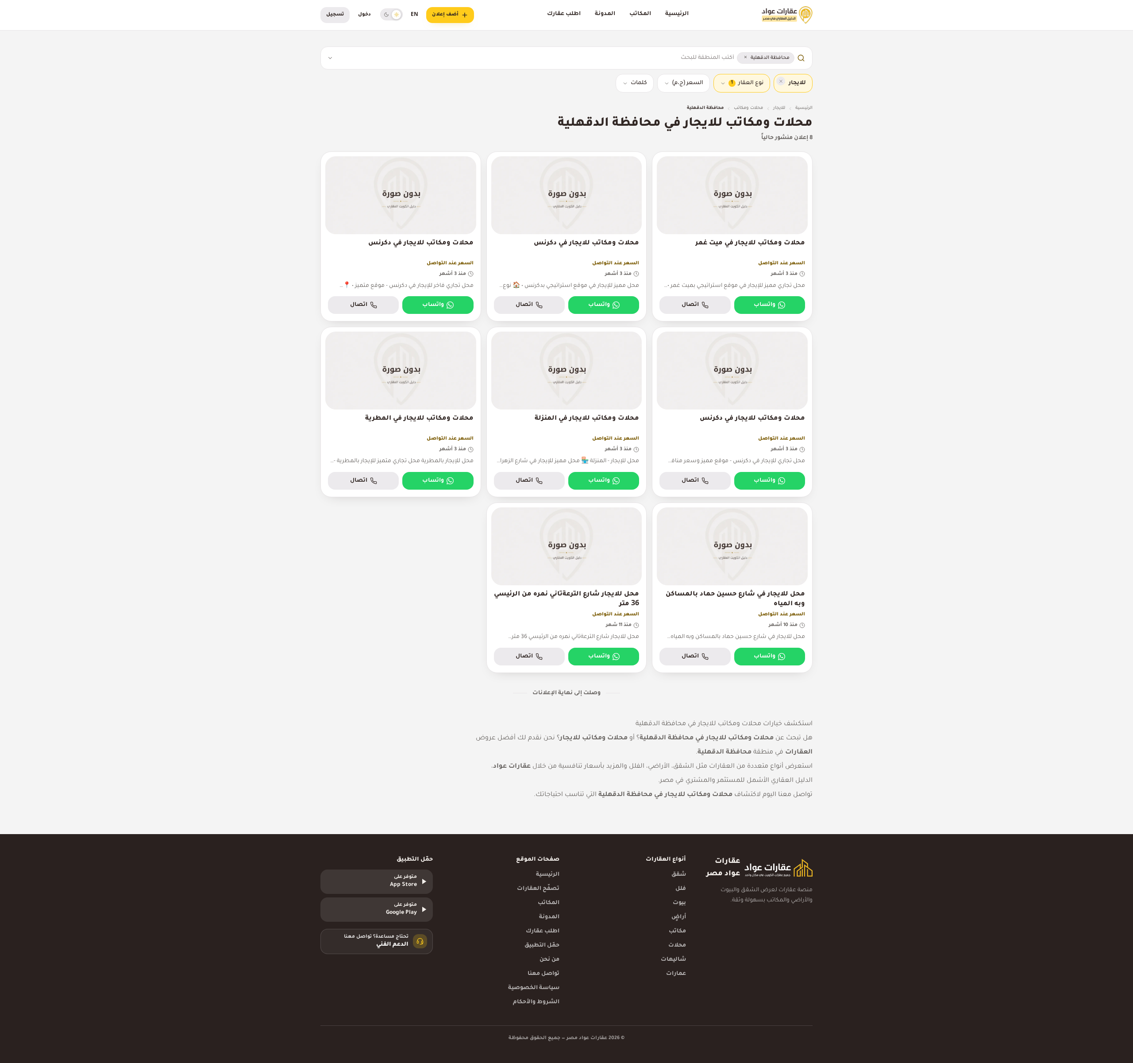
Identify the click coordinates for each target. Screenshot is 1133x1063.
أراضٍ (678, 917)
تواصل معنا (543, 974)
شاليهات (673, 960)
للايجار (779, 108)
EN (414, 15)
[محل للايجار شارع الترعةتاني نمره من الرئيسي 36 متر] (567, 588)
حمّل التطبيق (541, 946)
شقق (678, 875)
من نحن (549, 960)
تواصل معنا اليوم (788, 795)
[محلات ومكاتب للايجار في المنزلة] (567, 412)
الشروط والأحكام (536, 1002)
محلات (677, 946)
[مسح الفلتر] (780, 81)
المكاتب (640, 14)
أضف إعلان (445, 14)
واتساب (764, 305)
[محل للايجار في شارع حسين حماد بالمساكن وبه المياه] (732, 588)
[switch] (391, 14)
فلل (680, 889)
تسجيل (335, 14)
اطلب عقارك (564, 14)
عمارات (676, 974)
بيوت (679, 903)
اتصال (690, 305)
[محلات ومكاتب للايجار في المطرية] (401, 412)
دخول (364, 14)
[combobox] (536, 58)
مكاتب (677, 931)
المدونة (605, 14)
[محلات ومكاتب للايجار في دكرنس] (567, 236)
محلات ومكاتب (748, 108)
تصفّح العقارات (538, 889)
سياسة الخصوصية (533, 988)
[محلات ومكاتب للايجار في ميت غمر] (732, 236)
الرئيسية (677, 14)
